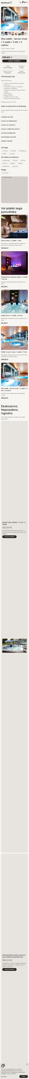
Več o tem (3, 1076)
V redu (23, 1076)
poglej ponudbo (9, 536)
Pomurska (5, 173)
